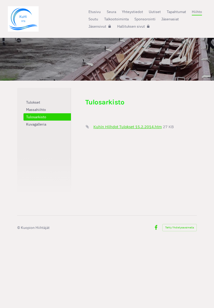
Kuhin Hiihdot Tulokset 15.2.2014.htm (127, 126)
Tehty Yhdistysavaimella (179, 227)
